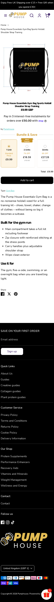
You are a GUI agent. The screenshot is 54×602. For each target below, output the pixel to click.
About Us (6, 373)
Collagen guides (11, 391)
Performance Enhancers (15, 462)
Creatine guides (10, 385)
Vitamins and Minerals (14, 474)
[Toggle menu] (4, 16)
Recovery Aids (9, 468)
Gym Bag (10, 190)
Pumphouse (8, 129)
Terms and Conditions (14, 421)
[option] (27, 66)
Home (3, 25)
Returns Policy (9, 426)
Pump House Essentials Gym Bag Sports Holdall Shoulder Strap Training (23, 31)
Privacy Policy (9, 415)
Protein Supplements (14, 456)
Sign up (12, 351)
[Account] (39, 14)
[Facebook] (2, 522)
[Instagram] (7, 522)
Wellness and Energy (14, 485)
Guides (5, 379)
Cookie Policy (9, 432)
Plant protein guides (13, 397)
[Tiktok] (13, 522)
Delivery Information (13, 438)
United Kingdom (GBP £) (16, 568)
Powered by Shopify (38, 593)
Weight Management (14, 480)
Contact (5, 503)
